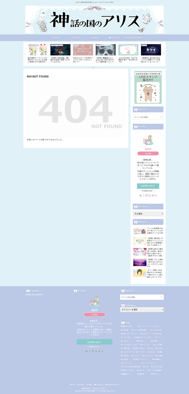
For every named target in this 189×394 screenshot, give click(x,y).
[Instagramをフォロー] (146, 195)
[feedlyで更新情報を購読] (152, 195)
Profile (148, 153)
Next (164, 54)
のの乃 (148, 148)
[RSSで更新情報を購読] (155, 195)
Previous (25, 54)
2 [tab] (96, 67)
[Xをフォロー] (143, 195)
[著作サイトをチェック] (140, 195)
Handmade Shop (113, 384)
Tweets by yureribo (34, 294)
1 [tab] (93, 67)
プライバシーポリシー (100, 388)
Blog (90, 384)
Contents (99, 384)
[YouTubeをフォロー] (149, 195)
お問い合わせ (149, 185)
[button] (161, 117)
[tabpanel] (37, 53)
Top (73, 384)
